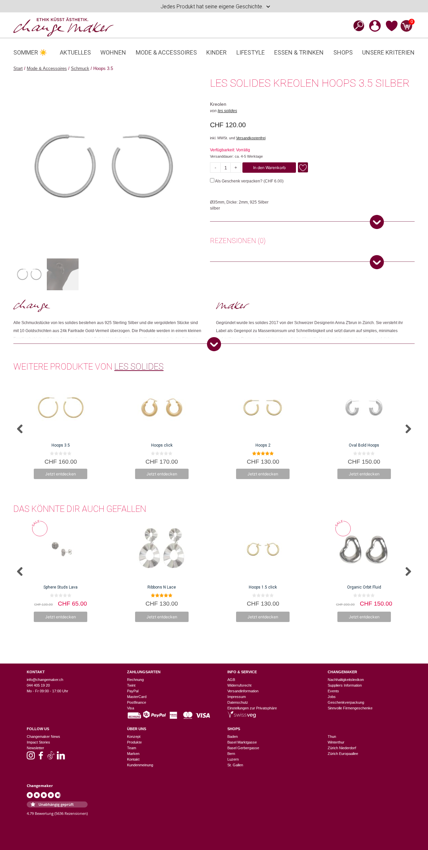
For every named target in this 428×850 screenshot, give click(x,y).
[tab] (237, 241)
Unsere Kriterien (388, 52)
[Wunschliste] (392, 30)
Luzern (233, 759)
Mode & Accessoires (166, 52)
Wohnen (113, 52)
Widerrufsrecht (239, 685)
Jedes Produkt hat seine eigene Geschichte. (211, 6)
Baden (232, 737)
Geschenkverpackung (346, 702)
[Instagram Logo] (31, 758)
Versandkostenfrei (250, 138)
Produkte (134, 742)
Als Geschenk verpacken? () (249, 181)
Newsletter (35, 748)
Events (333, 691)
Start (18, 68)
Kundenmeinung (140, 765)
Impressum (236, 697)
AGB (231, 680)
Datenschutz (237, 702)
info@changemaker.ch (45, 680)
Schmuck (80, 68)
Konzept (133, 737)
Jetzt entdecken (60, 473)
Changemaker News (43, 737)
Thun (332, 737)
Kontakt (133, 759)
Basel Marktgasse (242, 742)
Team (131, 748)
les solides (227, 110)
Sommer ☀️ (30, 52)
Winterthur (336, 742)
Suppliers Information (345, 685)
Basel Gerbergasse (243, 748)
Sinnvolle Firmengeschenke (350, 708)
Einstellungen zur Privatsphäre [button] (252, 708)
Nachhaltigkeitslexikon (346, 680)
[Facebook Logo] (41, 758)
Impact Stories (38, 742)
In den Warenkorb (269, 167)
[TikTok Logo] (51, 758)
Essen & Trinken (299, 52)
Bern (231, 754)
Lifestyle (250, 52)
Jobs (332, 697)
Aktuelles (75, 52)
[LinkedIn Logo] (61, 758)
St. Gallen (235, 765)
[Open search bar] (356, 25)
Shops (343, 52)
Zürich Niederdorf (342, 748)
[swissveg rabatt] (241, 716)
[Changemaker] (63, 26)
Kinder (216, 52)
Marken (133, 754)
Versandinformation (242, 691)
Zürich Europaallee (343, 754)
